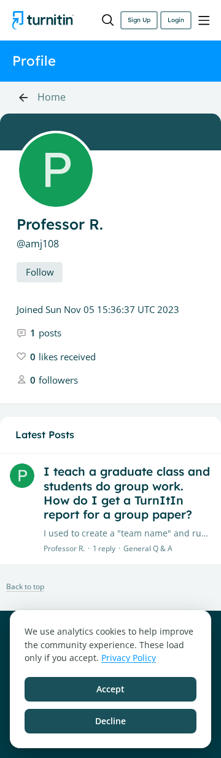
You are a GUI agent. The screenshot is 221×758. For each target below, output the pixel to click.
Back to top (25, 587)
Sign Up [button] (139, 20)
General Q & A (148, 548)
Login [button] (176, 20)
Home (51, 97)
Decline (110, 721)
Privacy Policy (128, 657)
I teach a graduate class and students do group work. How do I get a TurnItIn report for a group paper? (127, 493)
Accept (110, 689)
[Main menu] (204, 20)
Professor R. (64, 548)
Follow (40, 272)
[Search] (108, 20)
